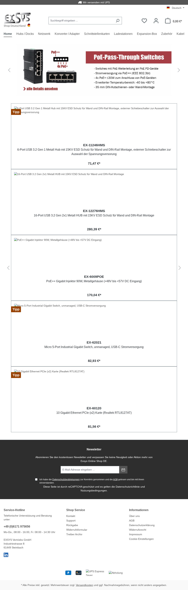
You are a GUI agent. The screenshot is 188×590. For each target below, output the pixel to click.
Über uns (134, 516)
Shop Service (75, 510)
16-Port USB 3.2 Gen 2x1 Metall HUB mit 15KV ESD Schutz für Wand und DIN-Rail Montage (94, 215)
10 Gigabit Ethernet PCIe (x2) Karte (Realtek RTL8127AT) (94, 412)
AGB (115, 479)
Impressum (135, 534)
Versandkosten (84, 585)
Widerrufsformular (76, 529)
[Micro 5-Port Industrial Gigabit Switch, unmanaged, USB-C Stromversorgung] (94, 322)
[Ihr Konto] (156, 20)
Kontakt (70, 516)
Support (70, 520)
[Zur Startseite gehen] (17, 19)
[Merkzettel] (144, 20)
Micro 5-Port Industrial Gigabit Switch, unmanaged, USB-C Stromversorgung (94, 347)
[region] (94, 70)
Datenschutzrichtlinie (128, 486)
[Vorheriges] (9, 70)
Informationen (139, 510)
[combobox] (80, 20)
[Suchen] (117, 20)
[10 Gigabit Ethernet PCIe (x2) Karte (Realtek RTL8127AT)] (94, 388)
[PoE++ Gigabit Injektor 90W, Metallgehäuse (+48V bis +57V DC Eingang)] (94, 256)
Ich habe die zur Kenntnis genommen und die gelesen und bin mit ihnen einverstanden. (91, 481)
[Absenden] (123, 469)
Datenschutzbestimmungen (66, 479)
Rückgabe (72, 525)
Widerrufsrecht (137, 529)
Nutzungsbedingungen (94, 490)
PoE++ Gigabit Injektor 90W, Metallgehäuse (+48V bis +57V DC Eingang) (94, 281)
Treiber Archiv (74, 534)
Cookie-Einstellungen (141, 538)
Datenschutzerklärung (142, 525)
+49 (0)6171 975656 (17, 526)
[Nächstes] (179, 70)
